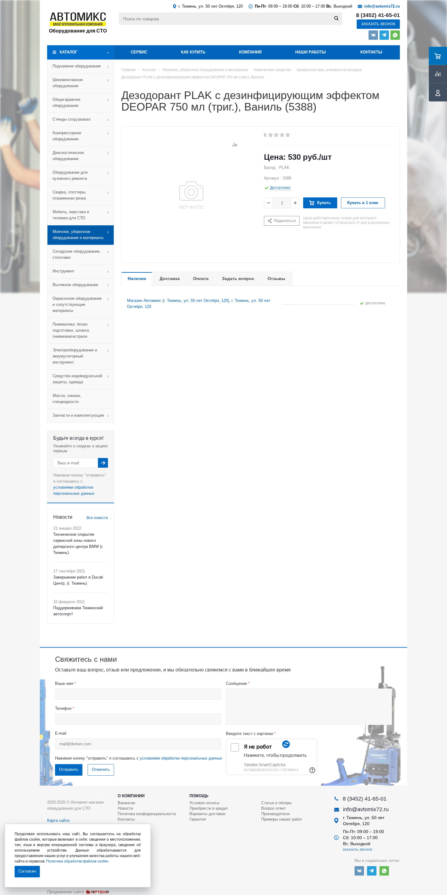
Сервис (139, 52)
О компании (131, 796)
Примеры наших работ (281, 819)
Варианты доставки (207, 813)
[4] (282, 135)
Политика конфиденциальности (147, 813)
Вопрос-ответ (273, 808)
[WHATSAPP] (395, 35)
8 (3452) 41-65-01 (378, 15)
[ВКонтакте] (373, 35)
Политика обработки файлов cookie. (77, 861)
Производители (275, 813)
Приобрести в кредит (208, 808)
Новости (125, 808)
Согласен (27, 871)
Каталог (68, 52)
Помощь (198, 796)
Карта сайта (58, 820)
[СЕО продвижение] (97, 892)
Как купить (193, 52)
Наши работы (310, 52)
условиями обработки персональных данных (181, 758)
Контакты (371, 52)
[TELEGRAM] (384, 35)
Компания (250, 52)
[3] (276, 135)
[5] (288, 135)
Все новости (97, 518)
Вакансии (126, 803)
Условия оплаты (204, 803)
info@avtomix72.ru (382, 6)
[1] (265, 135)
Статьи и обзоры (276, 803)
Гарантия (197, 819)
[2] (271, 135)
